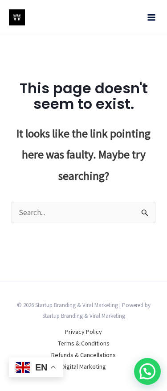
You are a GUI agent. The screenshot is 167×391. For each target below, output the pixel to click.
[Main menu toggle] (152, 17)
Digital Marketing (83, 366)
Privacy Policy (83, 332)
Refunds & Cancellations (83, 355)
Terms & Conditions (84, 343)
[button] (147, 371)
